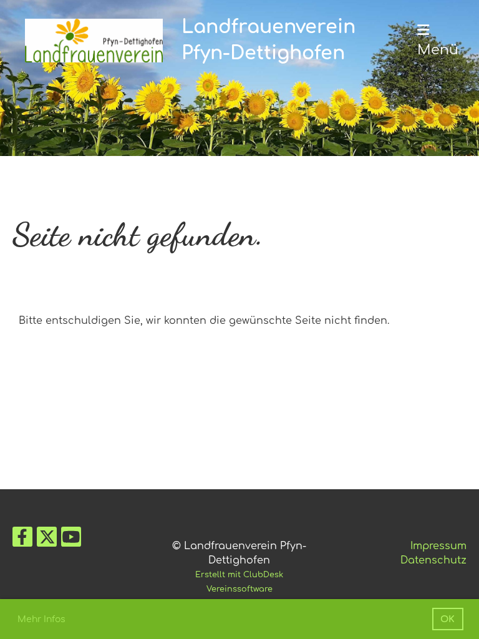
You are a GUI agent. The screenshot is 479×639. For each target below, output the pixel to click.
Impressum (438, 546)
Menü (437, 49)
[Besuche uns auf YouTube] (71, 540)
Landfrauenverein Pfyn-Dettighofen (268, 40)
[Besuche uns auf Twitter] (47, 540)
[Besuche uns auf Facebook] (22, 540)
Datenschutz (433, 560)
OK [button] (447, 619)
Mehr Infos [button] (41, 619)
